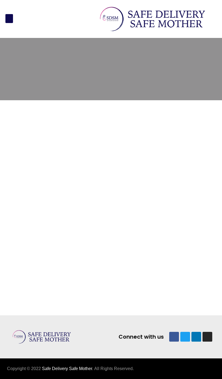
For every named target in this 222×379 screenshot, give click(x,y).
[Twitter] (185, 337)
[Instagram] (207, 337)
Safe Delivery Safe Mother (67, 368)
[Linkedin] (196, 337)
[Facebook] (174, 337)
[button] (9, 18)
